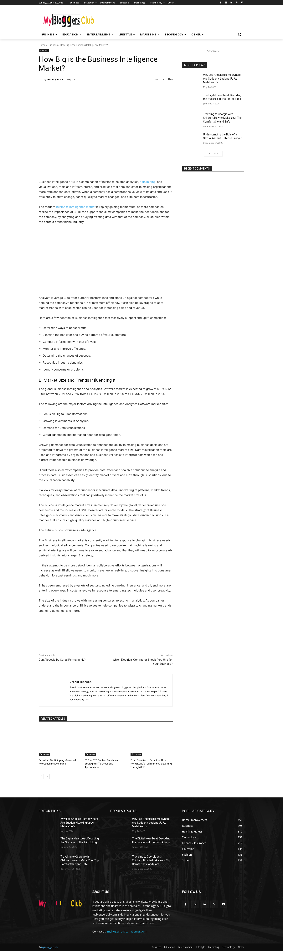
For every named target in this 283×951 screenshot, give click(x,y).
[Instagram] (226, 3)
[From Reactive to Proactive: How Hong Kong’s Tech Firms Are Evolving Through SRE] (152, 741)
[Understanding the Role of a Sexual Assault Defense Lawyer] (191, 139)
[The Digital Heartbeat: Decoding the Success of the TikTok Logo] (191, 100)
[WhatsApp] (93, 89)
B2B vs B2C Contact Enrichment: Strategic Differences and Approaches (102, 764)
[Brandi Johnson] (41, 79)
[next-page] (47, 776)
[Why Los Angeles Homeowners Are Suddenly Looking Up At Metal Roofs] (191, 79)
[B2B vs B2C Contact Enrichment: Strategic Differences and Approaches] (106, 741)
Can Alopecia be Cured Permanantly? (62, 659)
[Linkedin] (231, 3)
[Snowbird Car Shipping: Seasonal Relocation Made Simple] (60, 741)
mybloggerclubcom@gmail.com (127, 931)
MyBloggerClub (49, 947)
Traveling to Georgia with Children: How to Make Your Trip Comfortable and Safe (222, 118)
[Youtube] (242, 3)
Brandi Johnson (55, 79)
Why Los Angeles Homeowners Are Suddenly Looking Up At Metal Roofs (222, 78)
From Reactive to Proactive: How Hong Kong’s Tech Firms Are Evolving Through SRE (151, 764)
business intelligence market (75, 207)
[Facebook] (221, 3)
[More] (102, 89)
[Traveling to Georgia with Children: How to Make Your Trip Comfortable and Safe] (191, 118)
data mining (148, 182)
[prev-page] (41, 776)
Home (42, 45)
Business (53, 45)
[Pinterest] (236, 3)
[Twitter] (75, 89)
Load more (212, 153)
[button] (239, 34)
